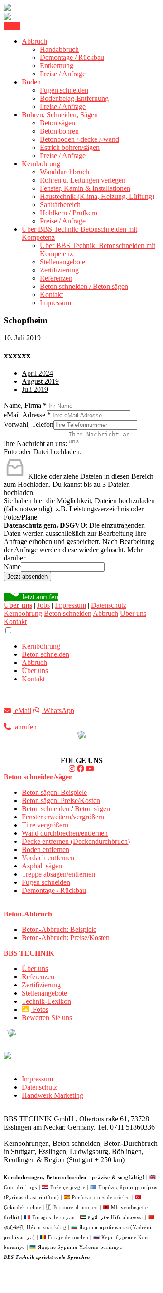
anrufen (25, 727)
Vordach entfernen (48, 858)
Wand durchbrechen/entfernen (65, 833)
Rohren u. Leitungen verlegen (82, 180)
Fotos (39, 1009)
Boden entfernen (45, 849)
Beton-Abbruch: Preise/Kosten (66, 937)
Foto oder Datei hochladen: (43, 452)
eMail (22, 710)
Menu (12, 26)
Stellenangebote (62, 262)
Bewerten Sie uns (47, 1017)
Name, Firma (25, 405)
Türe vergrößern (45, 825)
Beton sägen (57, 123)
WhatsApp (58, 710)
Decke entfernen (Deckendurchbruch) (76, 841)
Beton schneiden (67, 613)
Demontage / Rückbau (72, 57)
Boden (31, 82)
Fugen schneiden (64, 90)
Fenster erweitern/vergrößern (63, 817)
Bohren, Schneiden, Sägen (60, 115)
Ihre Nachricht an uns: (35, 443)
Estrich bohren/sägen (70, 147)
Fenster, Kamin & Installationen (85, 188)
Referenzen (56, 278)
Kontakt (51, 294)
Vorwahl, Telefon (28, 424)
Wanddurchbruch (64, 172)
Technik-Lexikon (46, 1001)
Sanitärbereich (60, 204)
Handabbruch (59, 49)
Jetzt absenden (27, 576)
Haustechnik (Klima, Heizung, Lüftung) (97, 196)
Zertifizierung (59, 270)
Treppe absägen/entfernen (58, 874)
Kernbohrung (41, 164)
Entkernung (56, 65)
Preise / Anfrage (63, 74)
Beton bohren (59, 131)
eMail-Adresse (27, 415)
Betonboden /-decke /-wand (79, 139)
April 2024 (37, 373)
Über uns (133, 613)
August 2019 (40, 381)
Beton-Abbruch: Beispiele (59, 929)
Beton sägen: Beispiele (54, 792)
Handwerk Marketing (52, 1095)
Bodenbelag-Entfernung (74, 98)
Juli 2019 (35, 389)
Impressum (55, 303)
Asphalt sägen (42, 866)
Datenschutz (108, 605)
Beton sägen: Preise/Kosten (61, 800)
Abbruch (34, 41)
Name (12, 566)
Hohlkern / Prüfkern (68, 213)
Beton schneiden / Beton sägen (84, 286)
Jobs (43, 605)
